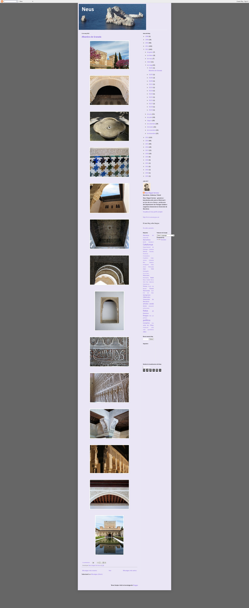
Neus (88, 9)
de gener (150, 52)
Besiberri (151, 242)
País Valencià (150, 282)
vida (152, 327)
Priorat (151, 288)
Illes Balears (148, 262)
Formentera (146, 256)
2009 (147, 40)
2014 (147, 141)
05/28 (151, 107)
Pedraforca (146, 284)
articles (145, 304)
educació (151, 306)
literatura (146, 313)
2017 (147, 150)
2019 (147, 157)
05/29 (151, 110)
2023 (147, 170)
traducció (145, 327)
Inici (110, 570)
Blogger (135, 585)
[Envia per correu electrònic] (98, 563)
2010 (147, 43)
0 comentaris (86, 562)
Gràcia (145, 260)
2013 (147, 137)
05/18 (151, 91)
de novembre (151, 130)
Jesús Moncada (148, 267)
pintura (145, 318)
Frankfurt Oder (148, 258)
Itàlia (152, 264)
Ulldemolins (146, 297)
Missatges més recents (89, 570)
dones (145, 306)
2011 (147, 46)
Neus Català (146, 280)
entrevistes (146, 308)
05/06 (151, 78)
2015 (147, 144)
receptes (146, 323)
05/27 (151, 104)
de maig (150, 65)
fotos (145, 311)
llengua (145, 316)
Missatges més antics (130, 570)
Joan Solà (148, 269)
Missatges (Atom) (97, 574)
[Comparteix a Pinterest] (105, 563)
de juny (149, 114)
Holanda (151, 260)
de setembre (151, 124)
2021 (147, 163)
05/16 (151, 87)
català (151, 304)
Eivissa (145, 251)
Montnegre (146, 273)
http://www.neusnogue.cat (151, 217)
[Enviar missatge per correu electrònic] (92, 562)
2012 (147, 49)
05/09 (151, 81)
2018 (147, 153)
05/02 (151, 68)
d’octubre (150, 127)
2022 (147, 166)
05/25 (151, 100)
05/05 (151, 74)
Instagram (146, 264)
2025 (147, 176)
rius (153, 323)
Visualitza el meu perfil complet (153, 212)
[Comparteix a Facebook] (103, 563)
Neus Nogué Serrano (94, 565)
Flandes (151, 251)
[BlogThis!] (100, 563)
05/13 (151, 84)
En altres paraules (148, 228)
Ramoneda (146, 291)
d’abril (149, 62)
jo (153, 311)
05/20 (151, 94)
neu (150, 316)
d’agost (149, 120)
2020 (147, 160)
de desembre (151, 133)
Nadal (152, 278)
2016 (147, 147)
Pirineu (145, 286)
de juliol (149, 117)
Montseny (146, 278)
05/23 (151, 97)
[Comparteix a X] (102, 563)
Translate (163, 240)
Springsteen (146, 295)
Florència (145, 254)
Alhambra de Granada (91, 37)
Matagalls (146, 271)
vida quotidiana (148, 329)
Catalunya (148, 244)
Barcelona (146, 240)
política (146, 320)
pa (153, 316)
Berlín (144, 242)
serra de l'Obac (148, 325)
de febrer (150, 55)
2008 (147, 36)
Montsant (146, 275)
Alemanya (146, 235)
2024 (147, 173)
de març (150, 58)
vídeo (144, 332)
